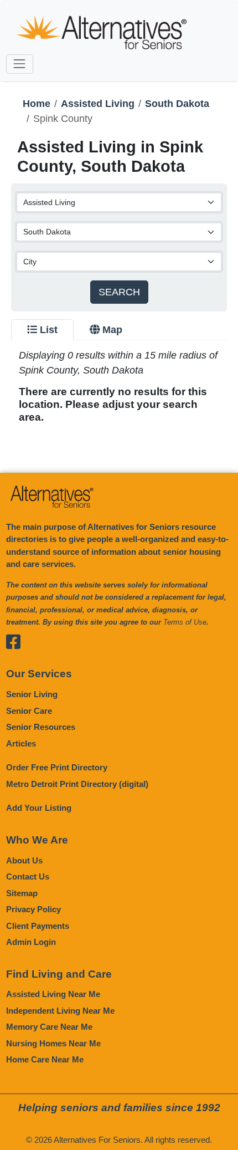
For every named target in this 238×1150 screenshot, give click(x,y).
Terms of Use (184, 622)
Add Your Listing (38, 807)
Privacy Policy (33, 909)
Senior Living (32, 694)
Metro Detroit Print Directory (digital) (77, 784)
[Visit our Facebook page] (14, 642)
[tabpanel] (119, 388)
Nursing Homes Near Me (53, 1043)
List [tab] (49, 329)
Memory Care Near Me (49, 1026)
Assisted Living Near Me (53, 994)
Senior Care (29, 710)
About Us (24, 860)
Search (119, 292)
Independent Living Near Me (60, 1010)
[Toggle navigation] (19, 64)
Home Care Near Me (45, 1059)
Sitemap (22, 893)
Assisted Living (97, 103)
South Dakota (177, 103)
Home (36, 103)
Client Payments (37, 926)
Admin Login (31, 942)
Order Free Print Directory (56, 767)
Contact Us (27, 876)
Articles (21, 743)
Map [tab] (112, 329)
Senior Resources (40, 727)
